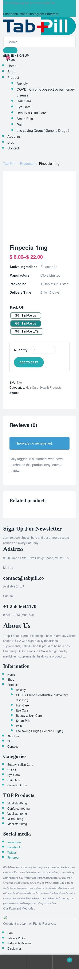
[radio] (25, 315)
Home (11, 674)
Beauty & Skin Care (29, 715)
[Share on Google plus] (29, 392)
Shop (10, 679)
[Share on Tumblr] (27, 392)
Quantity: (21, 349)
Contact (12, 746)
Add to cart (29, 362)
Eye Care (22, 710)
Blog (10, 741)
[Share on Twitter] (22, 392)
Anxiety (21, 690)
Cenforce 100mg (18, 808)
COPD (11, 770)
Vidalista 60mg (17, 803)
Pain (19, 726)
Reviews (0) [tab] (23, 425)
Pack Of (16, 307)
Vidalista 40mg (17, 813)
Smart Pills (23, 720)
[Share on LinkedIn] (25, 392)
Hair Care (32, 387)
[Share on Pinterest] (31, 392)
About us (13, 736)
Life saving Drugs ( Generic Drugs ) (39, 731)
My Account (13, 962)
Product (12, 685)
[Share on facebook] (20, 392)
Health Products (51, 387)
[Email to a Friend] (33, 392)
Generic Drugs (17, 785)
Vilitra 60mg (15, 819)
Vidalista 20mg (17, 824)
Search (39, 962)
